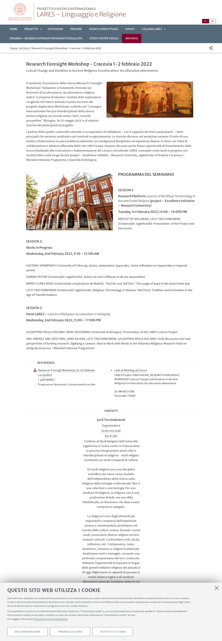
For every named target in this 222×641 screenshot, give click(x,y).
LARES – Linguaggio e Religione (81, 12)
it (205, 21)
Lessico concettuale (103, 29)
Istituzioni (55, 29)
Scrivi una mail (111, 431)
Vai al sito (111, 436)
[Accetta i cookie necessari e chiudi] (216, 588)
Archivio (131, 38)
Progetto (31, 29)
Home (13, 29)
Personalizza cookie (70, 631)
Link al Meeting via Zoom (130, 370)
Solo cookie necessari (27, 631)
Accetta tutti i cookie (113, 631)
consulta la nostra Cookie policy (50, 618)
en (212, 21)
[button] (210, 48)
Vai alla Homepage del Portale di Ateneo (20, 11)
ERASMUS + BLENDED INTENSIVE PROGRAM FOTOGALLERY (46, 38)
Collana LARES (152, 29)
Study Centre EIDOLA (103, 38)
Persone (76, 29)
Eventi (130, 29)
